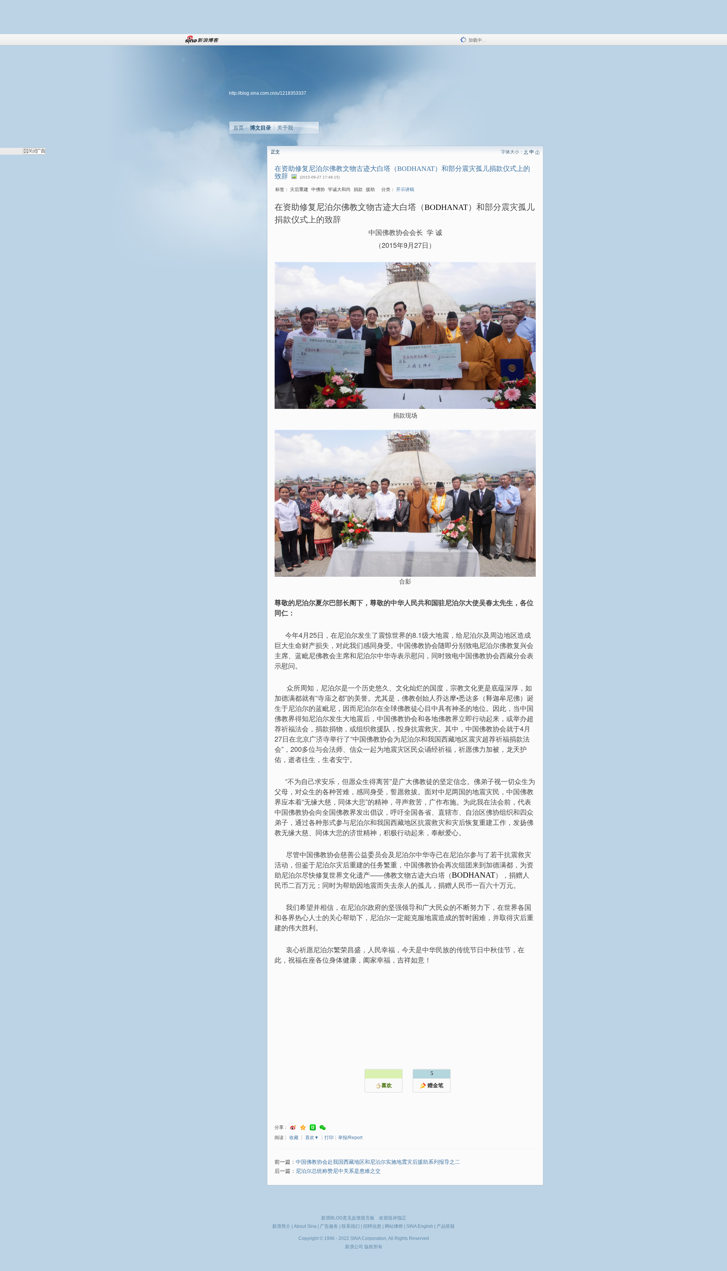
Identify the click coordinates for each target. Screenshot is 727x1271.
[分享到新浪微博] (293, 1127)
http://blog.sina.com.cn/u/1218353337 (267, 93)
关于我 (285, 128)
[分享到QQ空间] (303, 1127)
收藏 (293, 1137)
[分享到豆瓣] (313, 1127)
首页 (238, 128)
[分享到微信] (323, 1127)
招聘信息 (372, 1226)
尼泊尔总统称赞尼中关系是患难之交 (338, 1171)
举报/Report (350, 1137)
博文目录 (260, 128)
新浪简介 (281, 1226)
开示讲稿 (405, 189)
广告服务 (329, 1226)
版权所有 (373, 1246)
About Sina (305, 1226)
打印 (329, 1137)
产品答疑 (446, 1226)
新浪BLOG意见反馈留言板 (347, 1218)
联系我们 (351, 1226)
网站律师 (394, 1226)
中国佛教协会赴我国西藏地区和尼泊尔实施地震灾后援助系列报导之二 (378, 1162)
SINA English (419, 1226)
